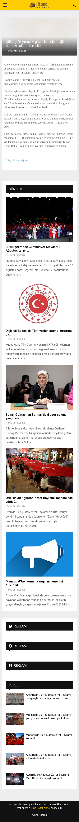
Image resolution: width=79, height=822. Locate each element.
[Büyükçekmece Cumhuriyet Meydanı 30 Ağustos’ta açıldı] (39, 219)
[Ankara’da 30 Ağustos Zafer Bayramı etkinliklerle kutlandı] (15, 759)
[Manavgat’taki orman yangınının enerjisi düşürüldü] (39, 554)
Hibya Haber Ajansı (40, 808)
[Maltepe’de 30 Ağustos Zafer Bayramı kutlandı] (15, 739)
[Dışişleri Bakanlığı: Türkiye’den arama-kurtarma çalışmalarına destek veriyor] (39, 303)
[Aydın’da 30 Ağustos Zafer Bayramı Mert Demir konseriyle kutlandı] (15, 779)
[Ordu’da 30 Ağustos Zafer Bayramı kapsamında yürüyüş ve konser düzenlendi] (39, 470)
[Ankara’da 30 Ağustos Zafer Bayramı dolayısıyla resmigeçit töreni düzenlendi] (15, 699)
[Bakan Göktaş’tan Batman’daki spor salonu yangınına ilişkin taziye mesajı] (39, 387)
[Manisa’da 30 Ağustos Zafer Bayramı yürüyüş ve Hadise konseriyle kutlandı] (15, 719)
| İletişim (43, 815)
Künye (35, 815)
